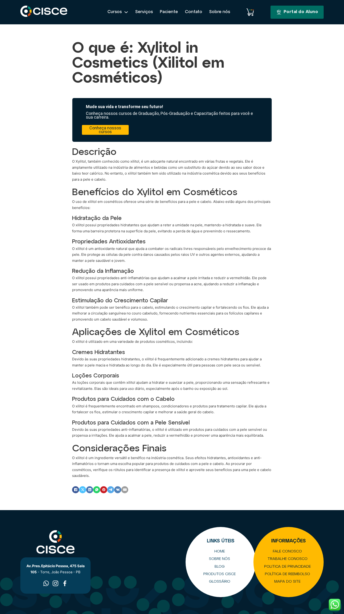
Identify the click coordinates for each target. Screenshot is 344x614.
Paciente (169, 12)
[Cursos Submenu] (126, 12)
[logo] (43, 12)
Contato (193, 12)
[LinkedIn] (89, 489)
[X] (82, 489)
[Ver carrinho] (250, 12)
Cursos (114, 12)
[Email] (124, 489)
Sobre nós (219, 12)
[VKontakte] (117, 489)
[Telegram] (110, 489)
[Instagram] (55, 583)
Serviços (144, 12)
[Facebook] (75, 489)
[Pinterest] (103, 489)
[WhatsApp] (96, 489)
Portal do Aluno (301, 12)
